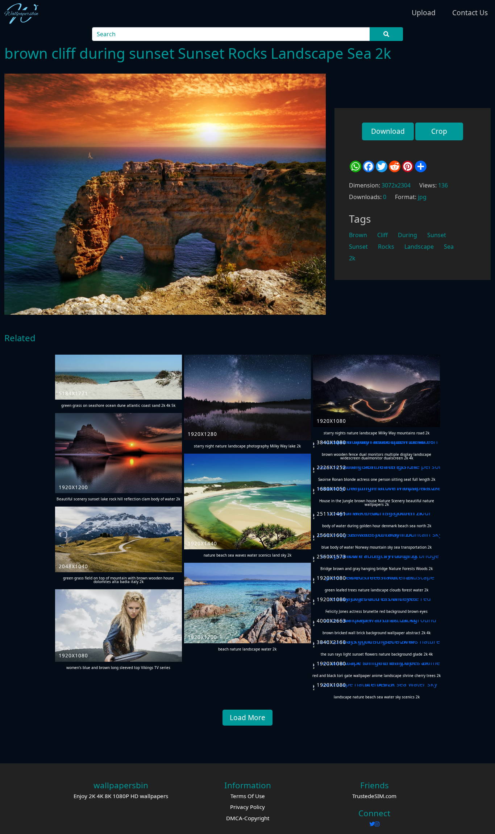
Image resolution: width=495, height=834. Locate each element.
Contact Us (470, 12)
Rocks (386, 247)
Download (388, 131)
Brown (358, 235)
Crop (439, 131)
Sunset (436, 235)
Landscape (419, 247)
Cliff (382, 235)
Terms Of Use (247, 796)
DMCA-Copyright (247, 818)
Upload (424, 12)
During (407, 235)
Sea (449, 247)
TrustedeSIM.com (374, 796)
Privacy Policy (247, 806)
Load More (247, 717)
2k (352, 258)
